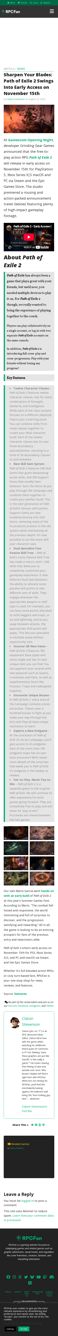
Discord (12, 1005)
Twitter (50, 1005)
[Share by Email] (43, 1125)
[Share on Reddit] (40, 1125)
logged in (27, 1201)
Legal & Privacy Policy (49, 1293)
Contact (24, 2)
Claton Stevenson (16, 99)
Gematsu (20, 994)
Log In (35, 2)
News (21, 69)
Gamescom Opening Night (30, 140)
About (12, 2)
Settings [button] (10, 1329)
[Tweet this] (32, 1125)
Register (46, 2)
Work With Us (26, 1293)
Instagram (34, 1005)
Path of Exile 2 (40, 157)
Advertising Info (37, 1292)
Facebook (23, 1005)
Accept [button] (23, 1328)
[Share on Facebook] (36, 1125)
